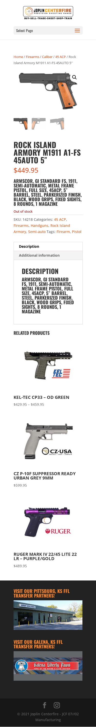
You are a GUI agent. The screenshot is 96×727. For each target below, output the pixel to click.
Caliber (47, 56)
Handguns (39, 225)
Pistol (76, 231)
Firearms (32, 56)
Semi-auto (37, 231)
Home (18, 56)
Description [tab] (29, 246)
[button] (74, 77)
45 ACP (60, 56)
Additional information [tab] (39, 255)
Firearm (63, 231)
